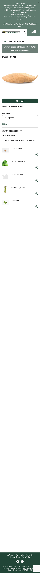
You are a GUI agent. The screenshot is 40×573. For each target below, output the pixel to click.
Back (5, 41)
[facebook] (17, 562)
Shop (10, 41)
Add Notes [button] (5, 124)
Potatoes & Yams (19, 41)
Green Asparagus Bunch (18, 187)
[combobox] (20, 117)
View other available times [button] (20, 50)
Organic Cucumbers (17, 174)
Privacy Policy (16, 557)
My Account (10, 555)
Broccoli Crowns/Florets (18, 161)
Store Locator (20, 555)
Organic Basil (15, 200)
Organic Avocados (16, 148)
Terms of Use (26, 557)
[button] (20, 101)
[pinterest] (22, 562)
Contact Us (29, 555)
